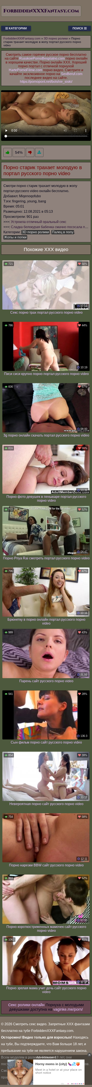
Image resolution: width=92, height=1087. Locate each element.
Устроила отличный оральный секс (38, 222)
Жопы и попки (15, 237)
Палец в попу (62, 232)
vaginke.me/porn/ (68, 1009)
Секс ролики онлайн (26, 1005)
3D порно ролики (35, 232)
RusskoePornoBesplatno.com (42, 58)
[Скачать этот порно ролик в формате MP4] (39, 152)
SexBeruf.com (71, 74)
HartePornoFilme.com (25, 70)
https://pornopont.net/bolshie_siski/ (46, 81)
